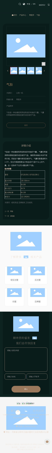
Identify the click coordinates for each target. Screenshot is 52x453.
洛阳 (34, 447)
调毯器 (12, 216)
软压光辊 (14, 280)
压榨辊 (38, 302)
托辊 (14, 302)
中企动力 (30, 447)
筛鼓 (11, 211)
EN (34, 4)
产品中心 (22, 15)
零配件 (31, 15)
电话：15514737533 (27, 426)
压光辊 (38, 280)
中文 (28, 4)
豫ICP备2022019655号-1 (26, 449)
